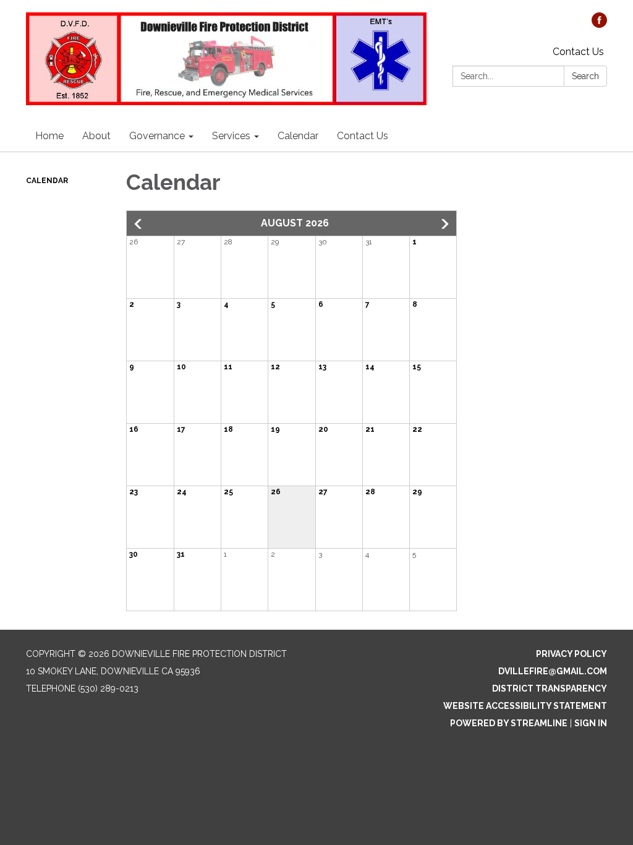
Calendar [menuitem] (298, 136)
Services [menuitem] (231, 136)
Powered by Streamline (508, 723)
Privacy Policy (571, 654)
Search (585, 76)
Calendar (47, 180)
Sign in (590, 723)
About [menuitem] (96, 136)
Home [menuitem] (49, 136)
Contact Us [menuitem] (362, 136)
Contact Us (578, 52)
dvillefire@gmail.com (552, 671)
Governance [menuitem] (157, 136)
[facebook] (599, 24)
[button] (139, 224)
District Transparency (549, 688)
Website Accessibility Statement (525, 706)
